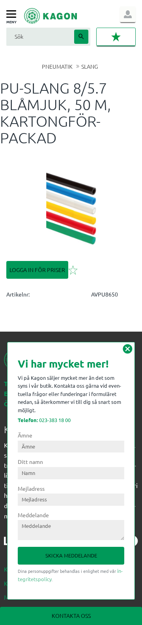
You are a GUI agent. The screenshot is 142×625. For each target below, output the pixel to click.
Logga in (128, 14)
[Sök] (81, 37)
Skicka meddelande (71, 555)
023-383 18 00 (44, 420)
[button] (13, 14)
